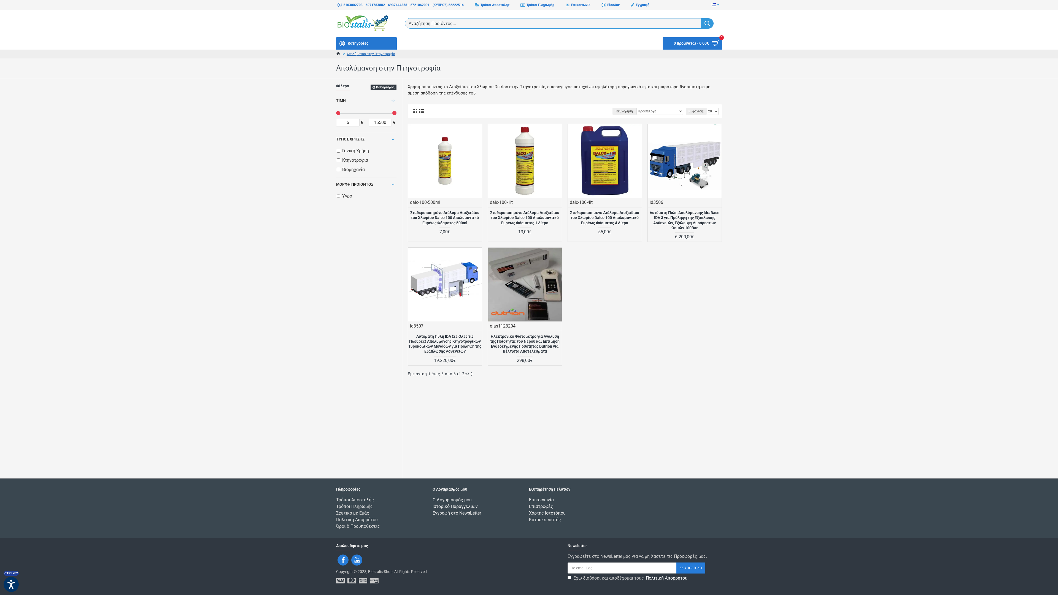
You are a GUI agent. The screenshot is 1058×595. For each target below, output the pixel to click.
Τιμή (341, 100)
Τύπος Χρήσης (350, 139)
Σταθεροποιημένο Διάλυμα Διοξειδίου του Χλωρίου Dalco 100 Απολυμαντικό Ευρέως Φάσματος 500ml (444, 217)
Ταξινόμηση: (624, 111)
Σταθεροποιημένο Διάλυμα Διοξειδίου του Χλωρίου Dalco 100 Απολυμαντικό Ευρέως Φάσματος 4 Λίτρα (604, 217)
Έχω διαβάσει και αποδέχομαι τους (630, 578)
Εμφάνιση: (696, 111)
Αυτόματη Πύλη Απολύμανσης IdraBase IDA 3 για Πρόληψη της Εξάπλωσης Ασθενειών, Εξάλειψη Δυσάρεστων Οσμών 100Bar (684, 220)
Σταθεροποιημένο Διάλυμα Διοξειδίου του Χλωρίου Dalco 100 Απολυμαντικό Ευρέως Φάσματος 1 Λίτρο (524, 217)
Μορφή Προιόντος (354, 184)
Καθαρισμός (385, 87)
